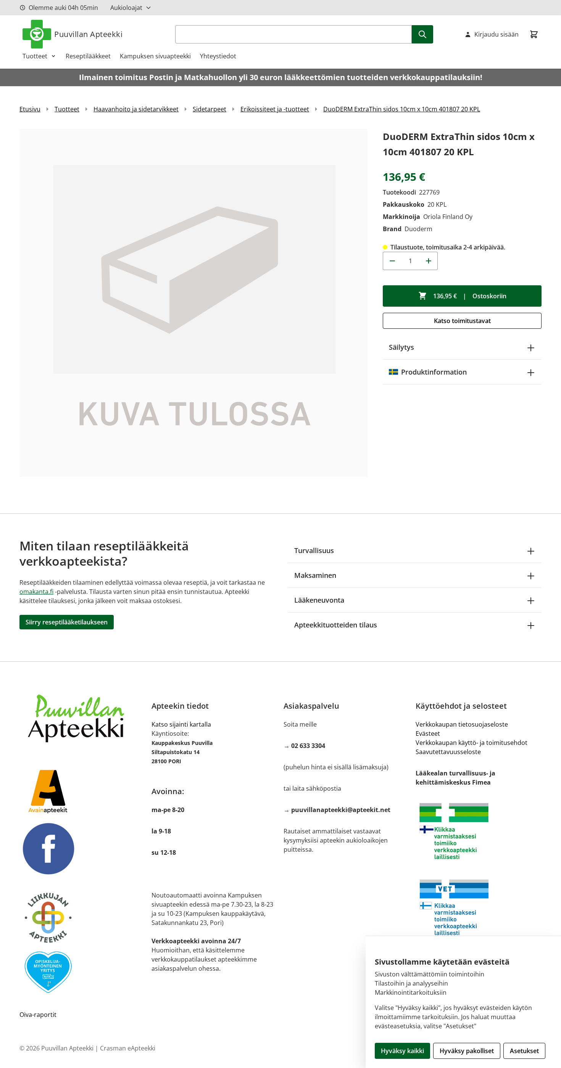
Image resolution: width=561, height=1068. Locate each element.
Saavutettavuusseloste (448, 752)
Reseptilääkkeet (88, 56)
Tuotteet (35, 56)
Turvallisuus (314, 550)
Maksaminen (315, 575)
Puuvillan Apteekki (88, 34)
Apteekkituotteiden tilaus (335, 624)
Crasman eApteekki (127, 1048)
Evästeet (428, 733)
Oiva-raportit (37, 1014)
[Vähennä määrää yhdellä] (392, 261)
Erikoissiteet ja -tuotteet (274, 109)
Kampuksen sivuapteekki (155, 56)
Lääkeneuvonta (319, 600)
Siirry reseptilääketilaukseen (67, 622)
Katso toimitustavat (462, 321)
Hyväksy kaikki (402, 1051)
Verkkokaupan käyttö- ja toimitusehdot (471, 742)
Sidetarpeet (209, 109)
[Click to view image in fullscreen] (193, 303)
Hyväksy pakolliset (467, 1051)
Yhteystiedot (218, 56)
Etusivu (29, 109)
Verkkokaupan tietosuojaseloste (462, 724)
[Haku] (422, 34)
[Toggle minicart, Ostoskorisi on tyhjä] (534, 34)
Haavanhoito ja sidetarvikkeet (136, 109)
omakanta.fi (36, 591)
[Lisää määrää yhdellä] (428, 261)
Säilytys (401, 347)
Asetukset (524, 1051)
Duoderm (418, 229)
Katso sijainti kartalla (181, 724)
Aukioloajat (126, 7)
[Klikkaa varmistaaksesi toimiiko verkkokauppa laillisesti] (479, 831)
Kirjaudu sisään (496, 34)
